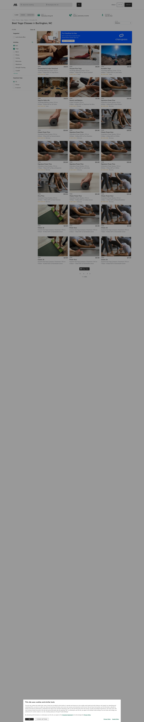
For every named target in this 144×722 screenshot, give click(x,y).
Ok (29, 719)
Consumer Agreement (67, 714)
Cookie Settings (41, 719)
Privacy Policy (87, 714)
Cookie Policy (115, 719)
